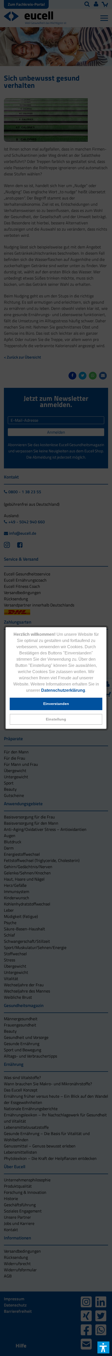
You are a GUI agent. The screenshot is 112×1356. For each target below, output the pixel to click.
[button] (56, 719)
